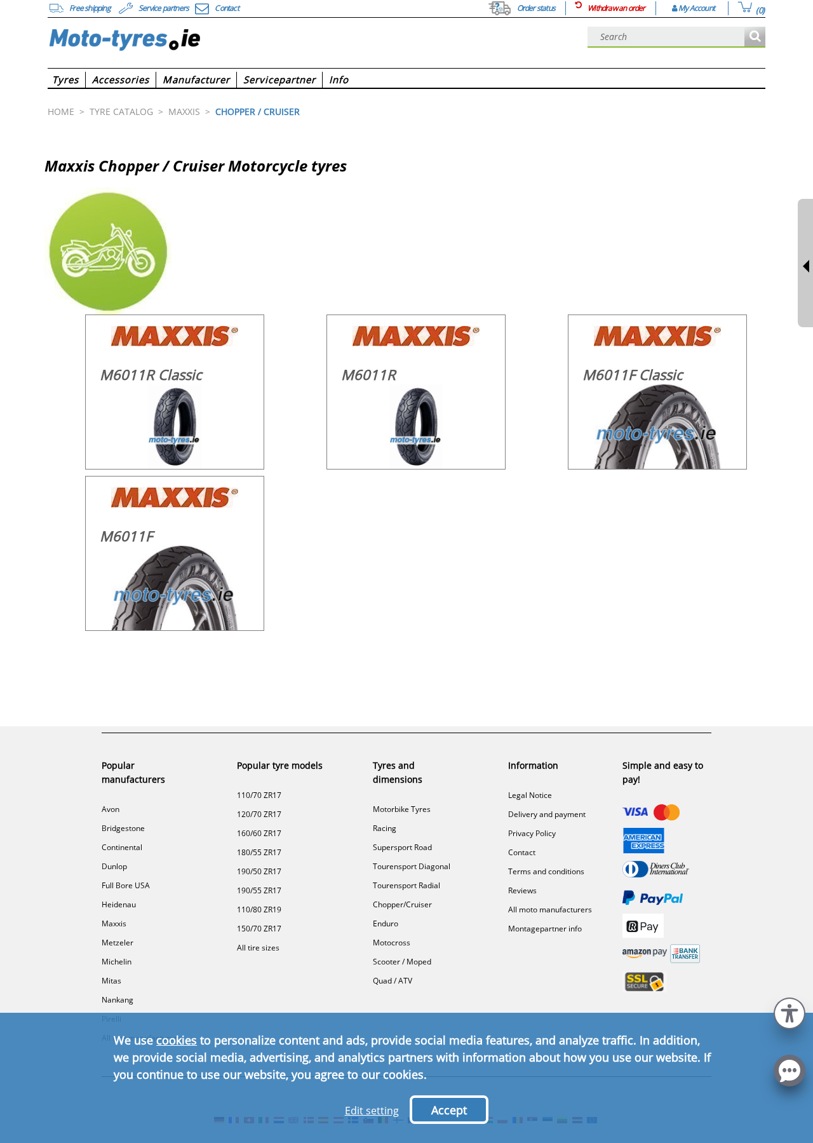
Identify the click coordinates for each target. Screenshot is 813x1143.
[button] (789, 1011)
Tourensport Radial (406, 885)
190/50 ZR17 (259, 871)
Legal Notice (530, 795)
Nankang (117, 999)
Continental (122, 847)
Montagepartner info (545, 928)
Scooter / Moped (402, 961)
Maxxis (114, 923)
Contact (521, 852)
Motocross (391, 942)
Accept (449, 1110)
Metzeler (117, 942)
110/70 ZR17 (259, 795)
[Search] (754, 37)
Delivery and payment (547, 814)
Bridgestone (123, 828)
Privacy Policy (532, 833)
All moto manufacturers (550, 909)
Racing (384, 828)
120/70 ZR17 (259, 814)
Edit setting (372, 1111)
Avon (110, 809)
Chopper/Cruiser (402, 904)
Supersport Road (402, 847)
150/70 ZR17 (259, 928)
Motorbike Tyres (402, 809)
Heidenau (119, 904)
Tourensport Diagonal (411, 866)
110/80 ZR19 (259, 909)
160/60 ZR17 (259, 833)
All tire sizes (258, 947)
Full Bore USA (126, 885)
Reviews (522, 890)
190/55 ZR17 (259, 890)
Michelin (116, 961)
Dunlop (114, 866)
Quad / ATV (392, 980)
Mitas (111, 980)
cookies (176, 1040)
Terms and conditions (546, 871)
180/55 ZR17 (259, 852)
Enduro (385, 923)
